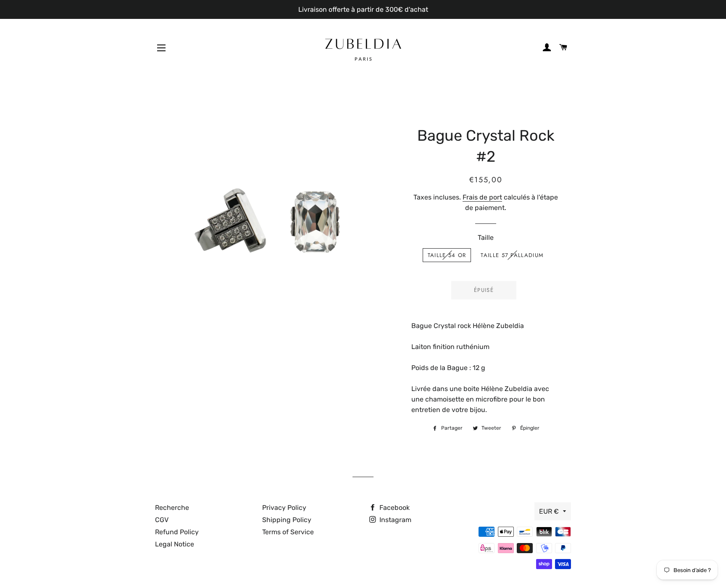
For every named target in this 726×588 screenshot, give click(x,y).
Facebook (394, 508)
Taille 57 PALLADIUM (512, 255)
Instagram (394, 520)
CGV (161, 520)
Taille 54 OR (447, 255)
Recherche (172, 508)
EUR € (549, 511)
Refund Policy (177, 532)
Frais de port (482, 197)
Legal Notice (174, 544)
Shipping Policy (286, 520)
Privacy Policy (284, 508)
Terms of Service (288, 532)
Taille (486, 238)
